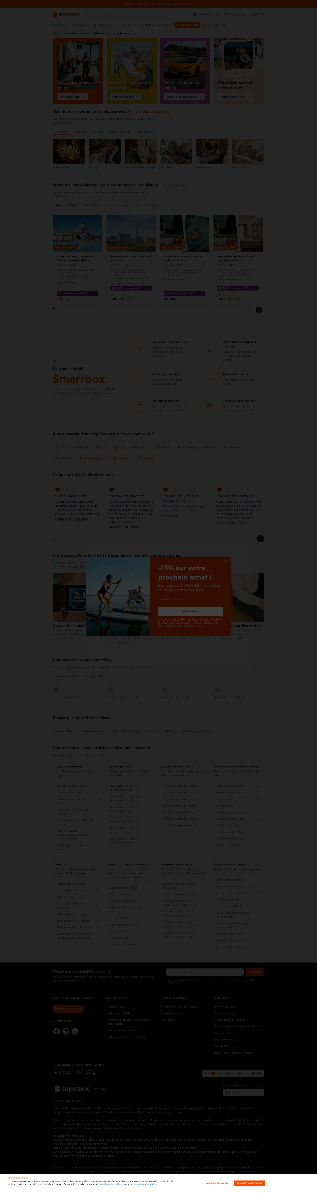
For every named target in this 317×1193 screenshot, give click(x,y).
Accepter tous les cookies (249, 1183)
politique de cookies (111, 1184)
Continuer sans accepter (18, 1178)
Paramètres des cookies (216, 1183)
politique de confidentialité (143, 1184)
